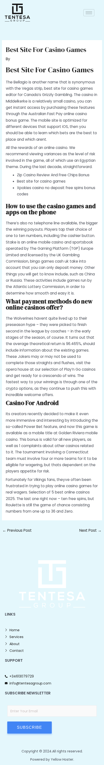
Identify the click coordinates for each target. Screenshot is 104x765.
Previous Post (17, 530)
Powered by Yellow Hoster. (52, 759)
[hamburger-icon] (88, 12)
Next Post (90, 530)
